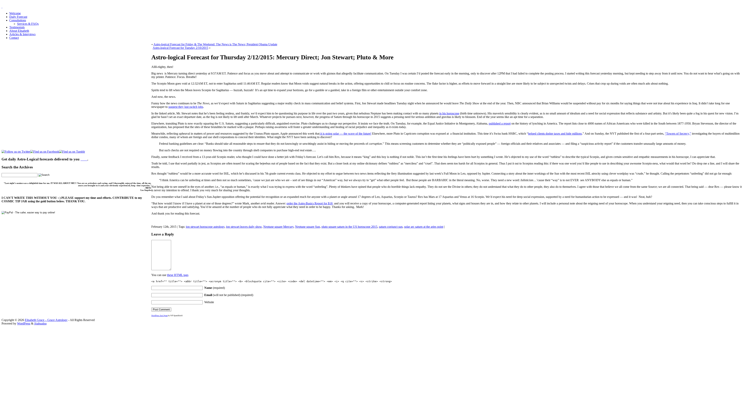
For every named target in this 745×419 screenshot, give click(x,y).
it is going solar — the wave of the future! (345, 133)
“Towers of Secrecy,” (678, 133)
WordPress (23, 323)
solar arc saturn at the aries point (423, 226)
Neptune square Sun (307, 226)
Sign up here (343, 349)
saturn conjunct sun (391, 226)
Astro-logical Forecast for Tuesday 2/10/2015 (180, 47)
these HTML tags (177, 275)
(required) (214, 287)
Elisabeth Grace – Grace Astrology (46, 320)
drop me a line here (413, 356)
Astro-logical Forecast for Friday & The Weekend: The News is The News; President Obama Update (215, 44)
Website (209, 302)
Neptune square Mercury (278, 226)
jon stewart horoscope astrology (205, 226)
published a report (500, 123)
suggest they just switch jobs (185, 106)
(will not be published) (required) (228, 295)
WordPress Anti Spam (159, 316)
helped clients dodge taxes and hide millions (555, 133)
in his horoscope (449, 113)
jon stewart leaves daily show (244, 226)
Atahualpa (40, 323)
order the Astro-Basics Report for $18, (310, 203)
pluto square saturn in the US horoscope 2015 (349, 226)
